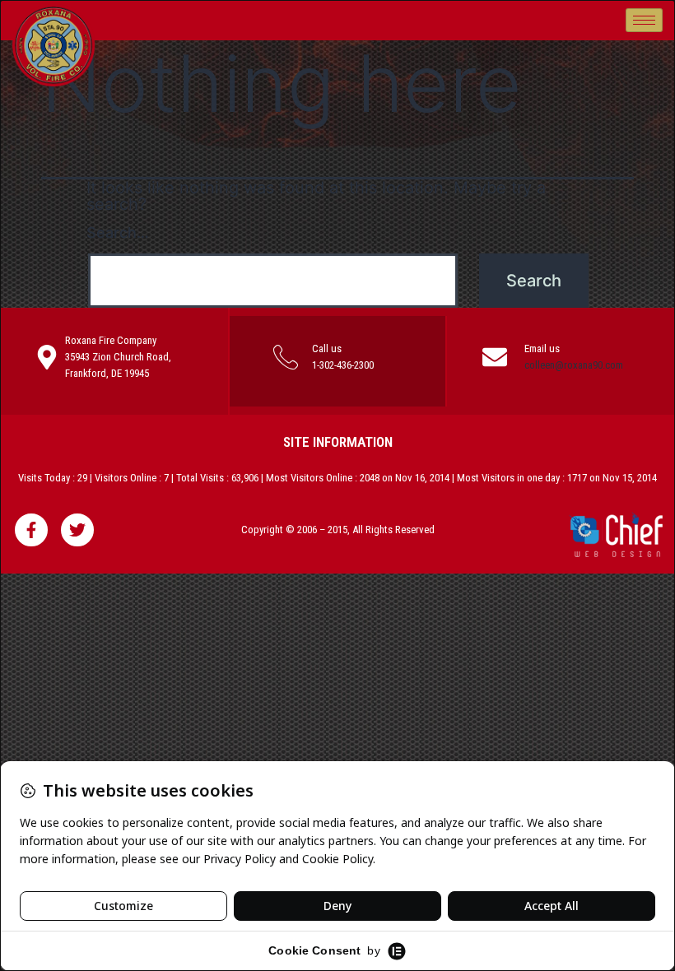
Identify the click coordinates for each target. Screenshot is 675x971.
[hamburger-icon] (644, 20)
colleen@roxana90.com (573, 365)
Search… (117, 232)
